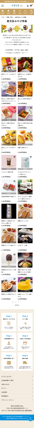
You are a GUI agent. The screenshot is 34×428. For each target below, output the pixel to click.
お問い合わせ (5, 384)
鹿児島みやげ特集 (20, 17)
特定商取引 (4, 396)
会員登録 (4, 392)
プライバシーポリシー (7, 400)
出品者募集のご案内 (7, 380)
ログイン (4, 388)
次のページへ (25, 52)
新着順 (26, 50)
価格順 (22, 50)
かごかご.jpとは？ (6, 376)
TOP (2, 17)
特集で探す (10, 17)
